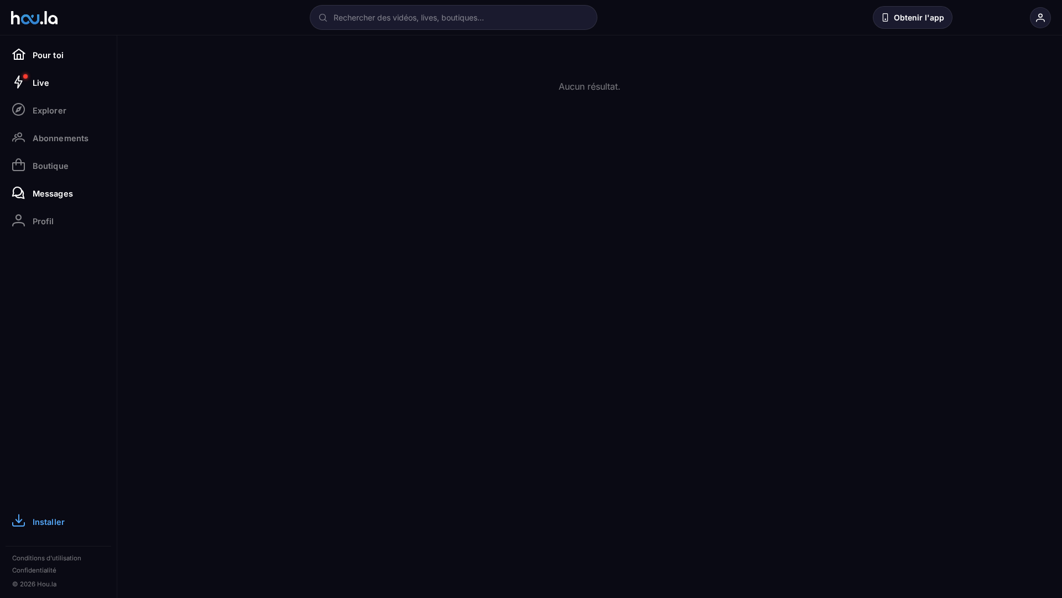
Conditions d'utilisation (46, 558)
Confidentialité (34, 570)
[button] (857, 17)
